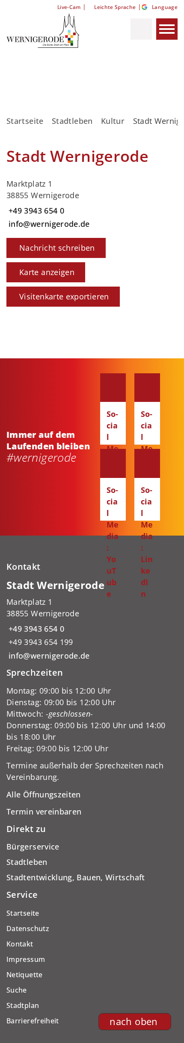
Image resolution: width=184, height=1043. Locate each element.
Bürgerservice (32, 846)
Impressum (25, 959)
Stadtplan (22, 1005)
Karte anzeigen (46, 272)
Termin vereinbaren (43, 811)
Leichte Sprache (115, 7)
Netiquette (24, 974)
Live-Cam (68, 7)
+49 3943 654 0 (35, 210)
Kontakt (19, 944)
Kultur (113, 121)
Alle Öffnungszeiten (43, 794)
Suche (16, 990)
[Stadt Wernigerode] (92, 620)
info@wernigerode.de (48, 224)
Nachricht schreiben (57, 248)
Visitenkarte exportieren (64, 296)
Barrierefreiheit (32, 1020)
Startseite (25, 121)
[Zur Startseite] (50, 31)
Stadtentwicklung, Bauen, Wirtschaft (75, 877)
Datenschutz (27, 928)
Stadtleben (72, 121)
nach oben (133, 1021)
